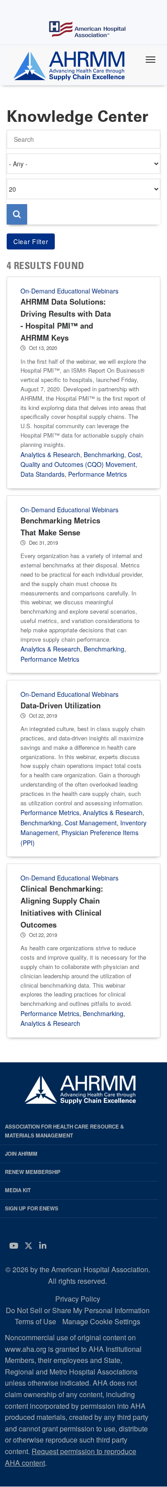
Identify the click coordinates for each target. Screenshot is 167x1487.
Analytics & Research (50, 454)
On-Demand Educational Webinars (69, 290)
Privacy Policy (77, 1299)
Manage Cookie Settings (101, 1321)
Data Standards (42, 474)
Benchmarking (104, 454)
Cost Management (91, 822)
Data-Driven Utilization (60, 705)
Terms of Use (35, 1321)
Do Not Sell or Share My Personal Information (78, 1310)
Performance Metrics (97, 474)
